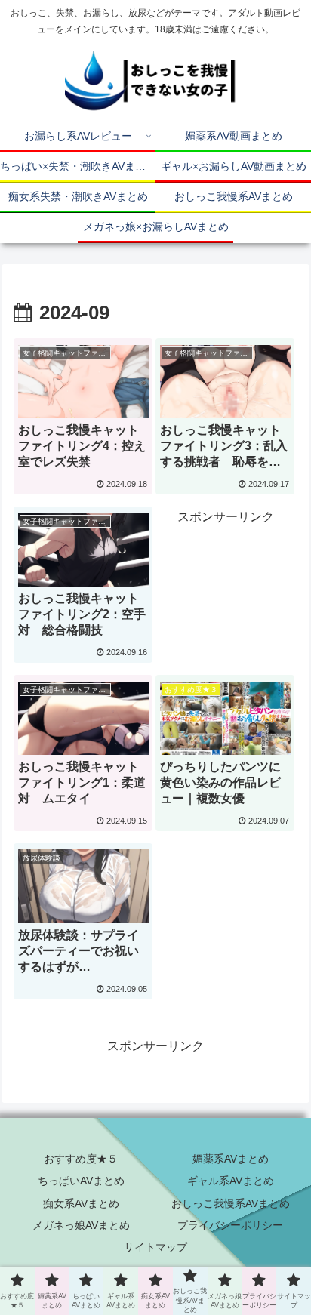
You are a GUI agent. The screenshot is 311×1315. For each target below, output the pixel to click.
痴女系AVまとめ (81, 1203)
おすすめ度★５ (81, 1159)
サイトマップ (155, 1247)
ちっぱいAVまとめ (81, 1181)
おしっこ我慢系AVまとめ (230, 1203)
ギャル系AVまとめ (230, 1181)
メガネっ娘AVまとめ (81, 1225)
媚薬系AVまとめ (230, 1159)
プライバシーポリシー (230, 1225)
